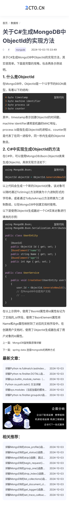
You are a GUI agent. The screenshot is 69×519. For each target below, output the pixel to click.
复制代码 (59, 97)
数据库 (14, 22)
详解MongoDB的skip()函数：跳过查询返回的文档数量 (35, 457)
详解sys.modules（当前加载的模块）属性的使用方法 (34, 389)
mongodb (20, 49)
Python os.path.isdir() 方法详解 (23, 384)
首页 (5, 22)
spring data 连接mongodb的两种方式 (34, 349)
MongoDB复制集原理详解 (27, 342)
